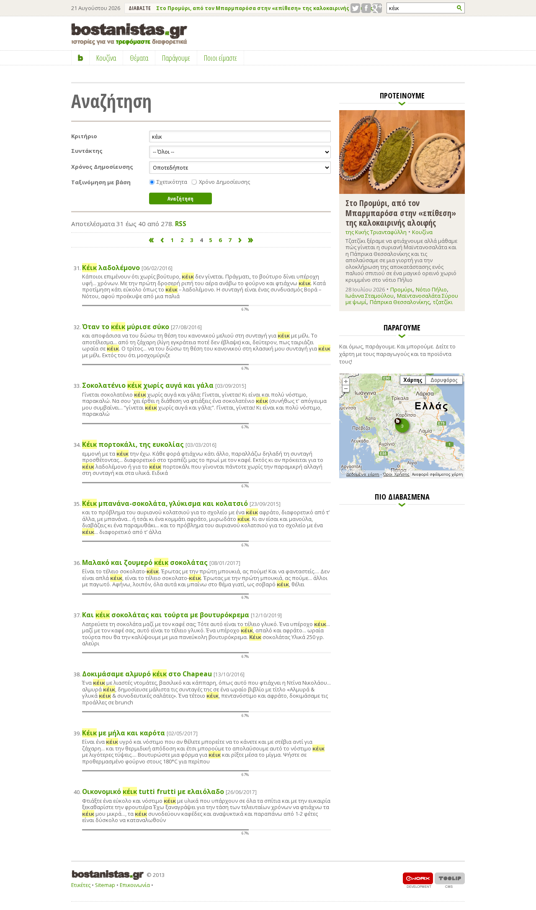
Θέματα (139, 58)
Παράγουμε (176, 58)
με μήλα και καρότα (140, 733)
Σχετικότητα (172, 182)
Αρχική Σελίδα (81, 58)
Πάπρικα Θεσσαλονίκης (400, 302)
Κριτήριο (84, 136)
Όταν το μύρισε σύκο (142, 327)
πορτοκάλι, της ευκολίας (149, 445)
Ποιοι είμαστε (220, 58)
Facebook (366, 8)
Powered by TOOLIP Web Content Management (450, 880)
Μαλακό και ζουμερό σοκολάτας (161, 563)
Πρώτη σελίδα (151, 240)
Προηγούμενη (162, 240)
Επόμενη (240, 240)
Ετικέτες (80, 885)
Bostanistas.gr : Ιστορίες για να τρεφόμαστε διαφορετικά (129, 34)
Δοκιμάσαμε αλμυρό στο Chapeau (163, 674)
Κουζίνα (422, 232)
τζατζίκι (443, 302)
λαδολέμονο (127, 268)
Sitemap (105, 885)
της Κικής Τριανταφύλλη (376, 232)
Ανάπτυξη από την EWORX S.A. (418, 880)
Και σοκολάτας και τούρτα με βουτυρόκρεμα (182, 615)
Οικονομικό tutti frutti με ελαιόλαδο (169, 792)
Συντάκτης (87, 151)
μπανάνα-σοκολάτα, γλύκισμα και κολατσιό (181, 504)
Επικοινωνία (135, 885)
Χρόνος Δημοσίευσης (102, 167)
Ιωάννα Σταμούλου (369, 295)
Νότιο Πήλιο (431, 289)
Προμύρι (401, 289)
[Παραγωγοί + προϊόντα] (401, 476)
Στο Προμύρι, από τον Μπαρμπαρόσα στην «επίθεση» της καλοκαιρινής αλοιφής (264, 8)
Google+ (377, 8)
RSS (180, 223)
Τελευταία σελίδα (251, 240)
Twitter (355, 8)
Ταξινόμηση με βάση (101, 182)
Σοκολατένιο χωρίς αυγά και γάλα (164, 385)
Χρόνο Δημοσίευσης (224, 182)
